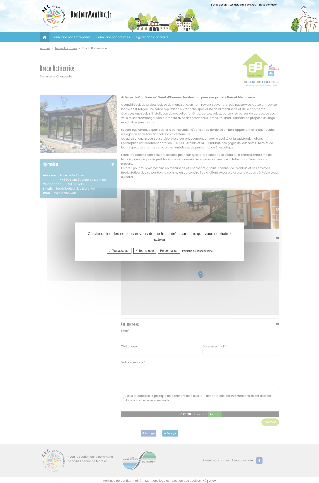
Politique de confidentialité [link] (197, 250)
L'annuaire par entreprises (71, 37)
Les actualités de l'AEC (243, 4)
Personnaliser (169, 250)
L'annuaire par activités (113, 37)
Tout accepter (120, 250)
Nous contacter (268, 4)
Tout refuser (146, 250)
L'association (219, 4)
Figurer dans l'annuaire (152, 37)
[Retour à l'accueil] (54, 16)
